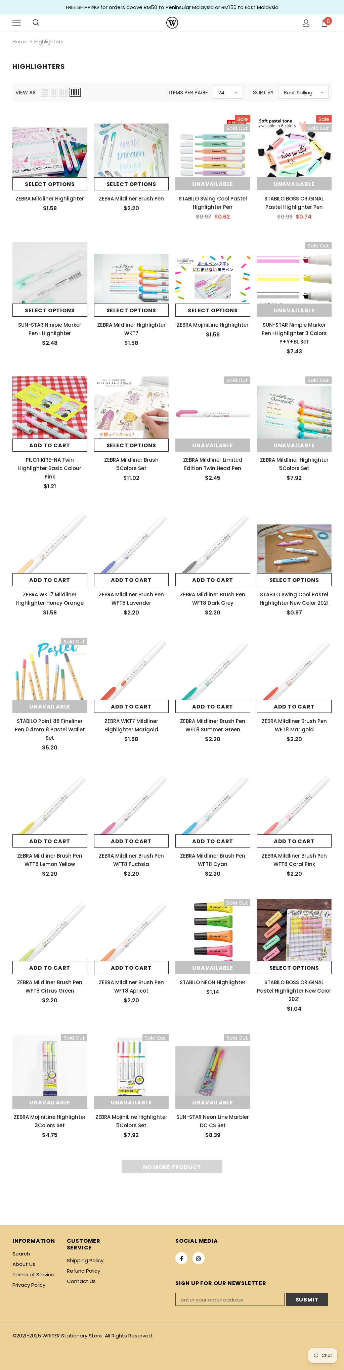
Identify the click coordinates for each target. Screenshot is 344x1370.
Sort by (263, 92)
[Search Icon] (36, 22)
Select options (50, 184)
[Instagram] (198, 1258)
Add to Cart (49, 445)
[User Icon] (306, 23)
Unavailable (212, 184)
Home (20, 41)
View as (25, 92)
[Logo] (172, 23)
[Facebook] (181, 1258)
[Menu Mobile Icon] (16, 23)
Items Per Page (188, 92)
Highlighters (48, 41)
